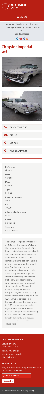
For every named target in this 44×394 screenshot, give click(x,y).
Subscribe (8, 380)
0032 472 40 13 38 (10, 351)
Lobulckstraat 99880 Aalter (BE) (10, 345)
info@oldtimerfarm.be (12, 353)
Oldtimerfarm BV (12, 390)
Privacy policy (27, 390)
